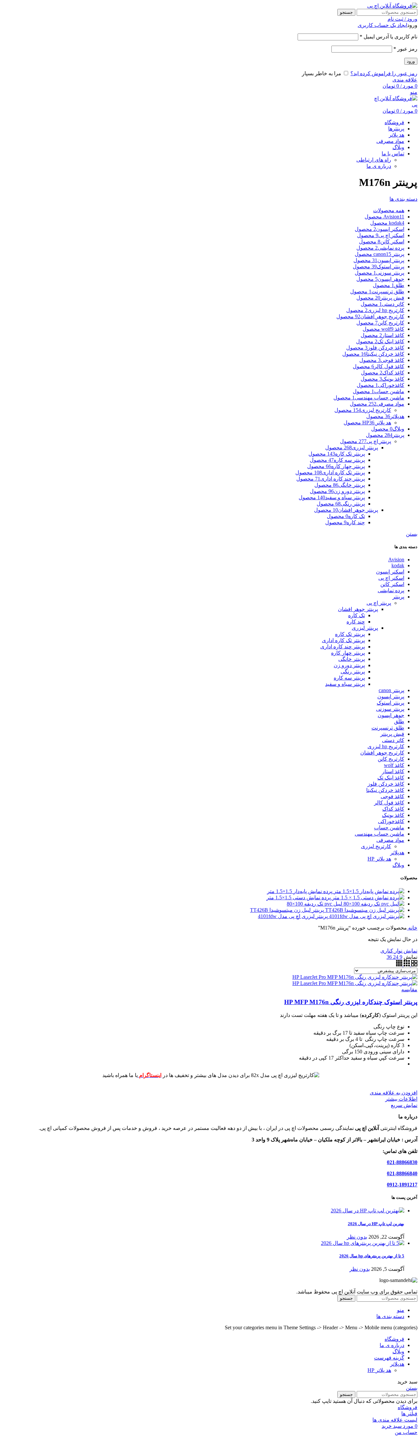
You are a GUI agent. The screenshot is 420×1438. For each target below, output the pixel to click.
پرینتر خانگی (351, 659)
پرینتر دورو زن (349, 665)
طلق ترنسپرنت (387, 727)
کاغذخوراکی (391, 821)
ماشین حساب (389, 827)
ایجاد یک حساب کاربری (382, 25)
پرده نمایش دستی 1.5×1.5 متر (298, 897)
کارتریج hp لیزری (386, 746)
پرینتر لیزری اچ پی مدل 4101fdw (293, 916)
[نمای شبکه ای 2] (413, 964)
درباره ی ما (379, 166)
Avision (396, 559)
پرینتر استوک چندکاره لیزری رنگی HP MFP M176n (350, 1002)
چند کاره (355, 621)
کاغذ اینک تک (390, 777)
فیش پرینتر (392, 734)
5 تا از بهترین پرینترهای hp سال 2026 (371, 1255)
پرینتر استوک (390, 703)
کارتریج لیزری (376, 846)
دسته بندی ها (403, 199)
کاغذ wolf (394, 765)
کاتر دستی (393, 740)
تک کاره (356, 615)
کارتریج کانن (391, 759)
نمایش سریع (404, 1105)
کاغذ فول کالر (389, 802)
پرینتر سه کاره (349, 678)
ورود (411, 61)
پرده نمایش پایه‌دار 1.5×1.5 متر (299, 891)
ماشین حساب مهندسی (379, 834)
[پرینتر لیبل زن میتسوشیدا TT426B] (364, 910)
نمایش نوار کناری (398, 951)
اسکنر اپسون (390, 571)
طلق (399, 721)
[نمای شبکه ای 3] (406, 964)
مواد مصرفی (390, 840)
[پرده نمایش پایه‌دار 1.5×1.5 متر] (368, 891)
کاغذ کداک (393, 809)
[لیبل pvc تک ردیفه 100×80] (373, 904)
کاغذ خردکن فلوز (386, 784)
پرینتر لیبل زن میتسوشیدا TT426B (287, 910)
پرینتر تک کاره (350, 634)
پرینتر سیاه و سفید (345, 684)
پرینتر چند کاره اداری (342, 646)
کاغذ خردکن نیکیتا (385, 790)
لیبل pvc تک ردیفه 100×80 (314, 904)
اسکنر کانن (392, 584)
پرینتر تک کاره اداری (343, 640)
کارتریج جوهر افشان (382, 752)
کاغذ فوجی (392, 796)
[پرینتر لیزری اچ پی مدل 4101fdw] (366, 916)
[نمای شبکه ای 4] (399, 964)
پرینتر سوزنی (390, 709)
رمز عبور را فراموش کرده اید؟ (383, 73)
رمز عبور (405, 49)
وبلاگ (398, 865)
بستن (411, 534)
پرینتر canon (391, 690)
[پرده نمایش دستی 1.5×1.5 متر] (367, 897)
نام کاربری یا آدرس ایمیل (388, 36)
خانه (412, 928)
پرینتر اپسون (390, 696)
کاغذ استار (393, 771)
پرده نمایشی (391, 590)
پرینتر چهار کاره (348, 653)
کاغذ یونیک (393, 815)
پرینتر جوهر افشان (358, 609)
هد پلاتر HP (379, 859)
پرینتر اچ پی (379, 603)
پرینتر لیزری (365, 628)
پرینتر (398, 596)
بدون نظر (357, 1237)
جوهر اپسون (391, 715)
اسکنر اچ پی (391, 578)
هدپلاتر (397, 852)
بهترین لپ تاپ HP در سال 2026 (376, 1223)
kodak (397, 565)
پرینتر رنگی (353, 671)
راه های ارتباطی (373, 160)
